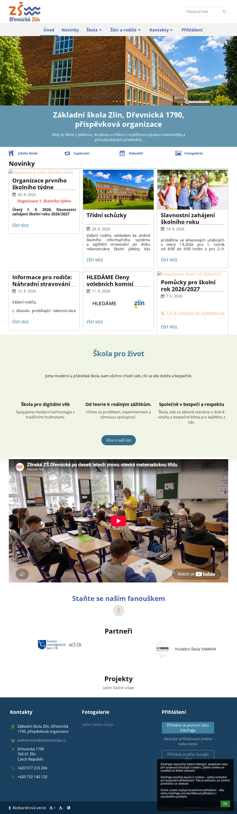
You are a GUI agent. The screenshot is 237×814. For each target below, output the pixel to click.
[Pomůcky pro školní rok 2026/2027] (192, 274)
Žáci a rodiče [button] (123, 30)
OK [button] (225, 803)
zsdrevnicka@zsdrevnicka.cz (41, 740)
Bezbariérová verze (29, 807)
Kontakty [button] (159, 30)
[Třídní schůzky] (118, 190)
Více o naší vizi (118, 440)
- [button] (63, 807)
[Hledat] (224, 11)
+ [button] (54, 807)
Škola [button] (92, 30)
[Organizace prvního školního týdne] (44, 172)
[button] (188, 757)
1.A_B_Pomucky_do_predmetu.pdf (196, 313)
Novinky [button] (70, 30)
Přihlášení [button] (192, 30)
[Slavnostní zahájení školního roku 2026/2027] (192, 190)
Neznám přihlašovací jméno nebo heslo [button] (188, 741)
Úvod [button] (49, 30)
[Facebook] (118, 610)
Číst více (21, 226)
